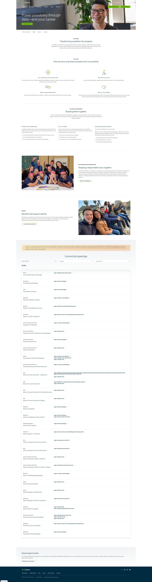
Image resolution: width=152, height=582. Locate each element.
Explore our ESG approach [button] (85, 180)
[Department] (112, 261)
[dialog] (4, 581)
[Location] (76, 261)
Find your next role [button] (27, 23)
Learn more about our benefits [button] (29, 224)
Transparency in (28, 561)
